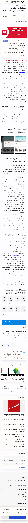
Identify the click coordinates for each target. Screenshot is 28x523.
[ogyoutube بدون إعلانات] (14, 32)
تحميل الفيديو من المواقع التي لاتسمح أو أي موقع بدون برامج (14, 430)
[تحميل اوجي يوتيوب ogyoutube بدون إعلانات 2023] (20, 145)
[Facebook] (25, 485)
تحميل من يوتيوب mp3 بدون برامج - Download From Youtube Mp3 (13, 435)
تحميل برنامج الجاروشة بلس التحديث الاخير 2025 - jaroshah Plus (14, 440)
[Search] (2, 2)
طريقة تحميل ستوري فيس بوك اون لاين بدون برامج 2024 (13, 425)
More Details (5, 517)
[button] (5, 2)
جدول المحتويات (21, 40)
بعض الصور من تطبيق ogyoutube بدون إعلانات (15, 46)
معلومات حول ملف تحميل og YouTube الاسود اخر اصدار (15, 55)
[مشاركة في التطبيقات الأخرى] (14, 21)
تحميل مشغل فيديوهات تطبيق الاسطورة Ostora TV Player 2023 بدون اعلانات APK (14, 445)
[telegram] (20, 485)
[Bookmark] (7, 2)
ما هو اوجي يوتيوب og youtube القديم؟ (15, 43)
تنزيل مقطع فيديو (23, 72)
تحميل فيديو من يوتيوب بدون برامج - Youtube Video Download (13, 420)
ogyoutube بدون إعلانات (21, 114)
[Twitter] (16, 485)
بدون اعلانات (14, 255)
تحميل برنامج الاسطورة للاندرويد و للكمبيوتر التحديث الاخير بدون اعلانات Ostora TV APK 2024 (13, 415)
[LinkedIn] (7, 485)
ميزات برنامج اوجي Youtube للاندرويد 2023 (14, 52)
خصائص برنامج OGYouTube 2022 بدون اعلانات (15, 49)
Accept (17, 517)
